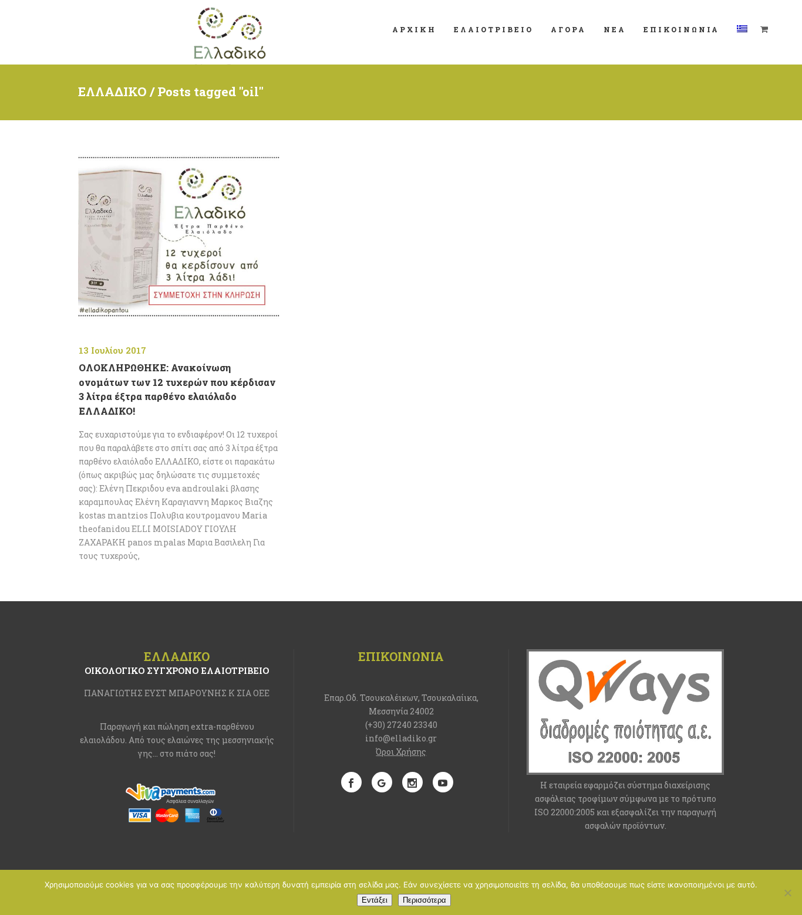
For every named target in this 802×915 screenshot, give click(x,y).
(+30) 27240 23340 (401, 724)
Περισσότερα (424, 900)
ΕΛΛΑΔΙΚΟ (112, 91)
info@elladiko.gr (401, 738)
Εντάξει (374, 900)
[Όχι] (787, 893)
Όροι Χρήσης (401, 751)
